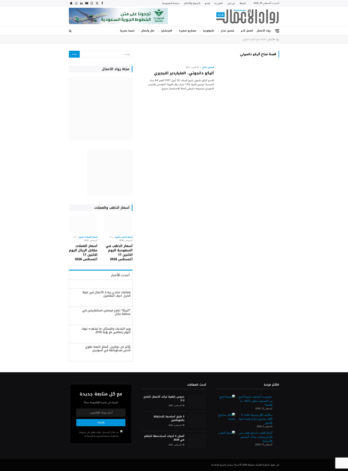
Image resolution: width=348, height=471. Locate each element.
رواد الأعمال (264, 30)
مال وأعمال (147, 30)
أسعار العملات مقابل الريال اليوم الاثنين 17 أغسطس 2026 (83, 253)
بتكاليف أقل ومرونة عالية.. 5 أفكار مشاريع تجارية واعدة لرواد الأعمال (255, 419)
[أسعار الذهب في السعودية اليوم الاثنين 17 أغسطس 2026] (118, 224)
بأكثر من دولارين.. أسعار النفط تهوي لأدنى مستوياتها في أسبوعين (107, 348)
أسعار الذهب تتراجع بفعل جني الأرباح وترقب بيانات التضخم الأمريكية (255, 437)
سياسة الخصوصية (170, 3)
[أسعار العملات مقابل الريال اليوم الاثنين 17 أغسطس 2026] (83, 224)
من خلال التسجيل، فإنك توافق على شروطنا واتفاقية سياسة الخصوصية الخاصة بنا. (99, 434)
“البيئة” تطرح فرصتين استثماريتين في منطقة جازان (106, 312)
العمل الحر (247, 30)
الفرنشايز (166, 30)
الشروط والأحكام (192, 3)
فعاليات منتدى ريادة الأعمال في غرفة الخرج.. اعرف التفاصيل (106, 293)
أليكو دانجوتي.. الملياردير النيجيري (184, 73)
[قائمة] (277, 31)
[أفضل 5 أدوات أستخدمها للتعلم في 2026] (197, 441)
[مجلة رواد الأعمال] (247, 16)
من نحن (231, 3)
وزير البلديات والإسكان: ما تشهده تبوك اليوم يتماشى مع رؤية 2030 (106, 330)
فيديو (207, 3)
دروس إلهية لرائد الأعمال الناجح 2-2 (164, 398)
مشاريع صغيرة (187, 30)
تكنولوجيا (208, 30)
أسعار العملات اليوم (88, 237)
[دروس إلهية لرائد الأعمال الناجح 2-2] (197, 402)
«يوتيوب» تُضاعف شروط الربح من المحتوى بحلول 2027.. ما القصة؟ (255, 401)
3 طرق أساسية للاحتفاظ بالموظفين (169, 418)
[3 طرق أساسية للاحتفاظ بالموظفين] (197, 421)
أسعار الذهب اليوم (123, 237)
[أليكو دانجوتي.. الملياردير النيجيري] (248, 84)
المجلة (243, 3)
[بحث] (70, 31)
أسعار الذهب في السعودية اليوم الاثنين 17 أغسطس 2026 (119, 253)
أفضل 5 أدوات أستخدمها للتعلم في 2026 (164, 438)
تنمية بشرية (127, 30)
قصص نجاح (227, 30)
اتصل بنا (219, 3)
